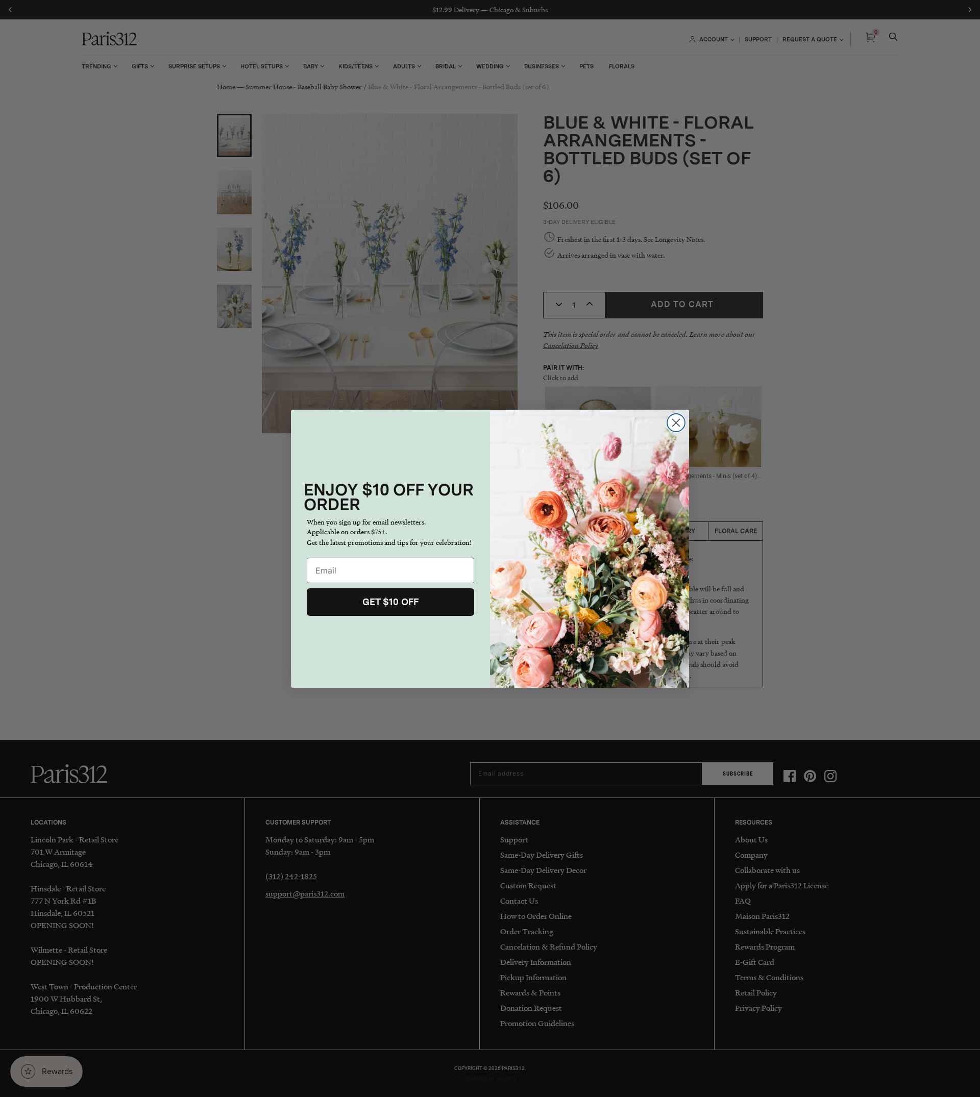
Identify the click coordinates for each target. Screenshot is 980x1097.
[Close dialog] (676, 423)
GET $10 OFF (390, 601)
